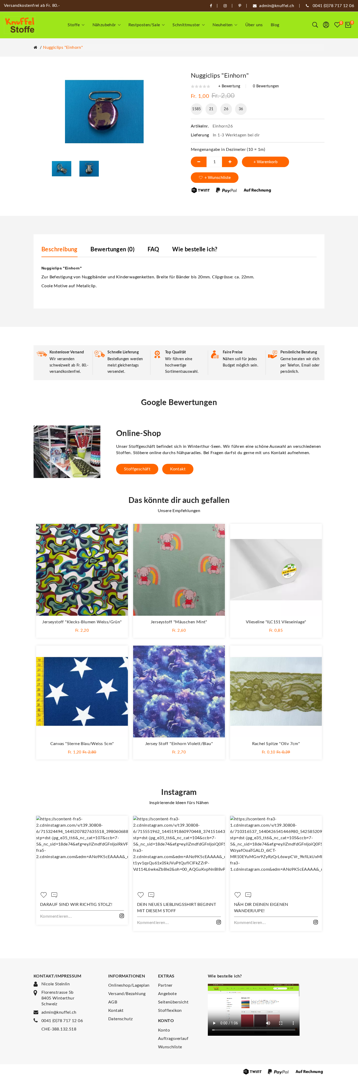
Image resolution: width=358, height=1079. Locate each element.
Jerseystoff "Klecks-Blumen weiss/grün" (82, 622)
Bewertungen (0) (112, 249)
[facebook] (211, 6)
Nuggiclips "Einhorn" (63, 47)
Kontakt (178, 469)
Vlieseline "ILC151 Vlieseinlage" (276, 622)
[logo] (19, 25)
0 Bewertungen (266, 86)
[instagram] (225, 6)
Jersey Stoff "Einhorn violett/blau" (179, 744)
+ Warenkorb (265, 162)
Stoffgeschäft (137, 469)
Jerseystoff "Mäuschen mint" (179, 622)
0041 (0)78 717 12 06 (62, 1021)
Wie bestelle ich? (194, 249)
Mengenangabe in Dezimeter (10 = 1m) (228, 149)
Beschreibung (59, 249)
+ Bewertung (229, 86)
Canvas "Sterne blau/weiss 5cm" (82, 744)
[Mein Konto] (326, 25)
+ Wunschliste (217, 178)
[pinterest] (239, 6)
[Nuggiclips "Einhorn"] (61, 168)
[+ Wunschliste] (119, 533)
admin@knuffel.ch (58, 1012)
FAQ (153, 249)
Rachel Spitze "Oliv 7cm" (276, 744)
